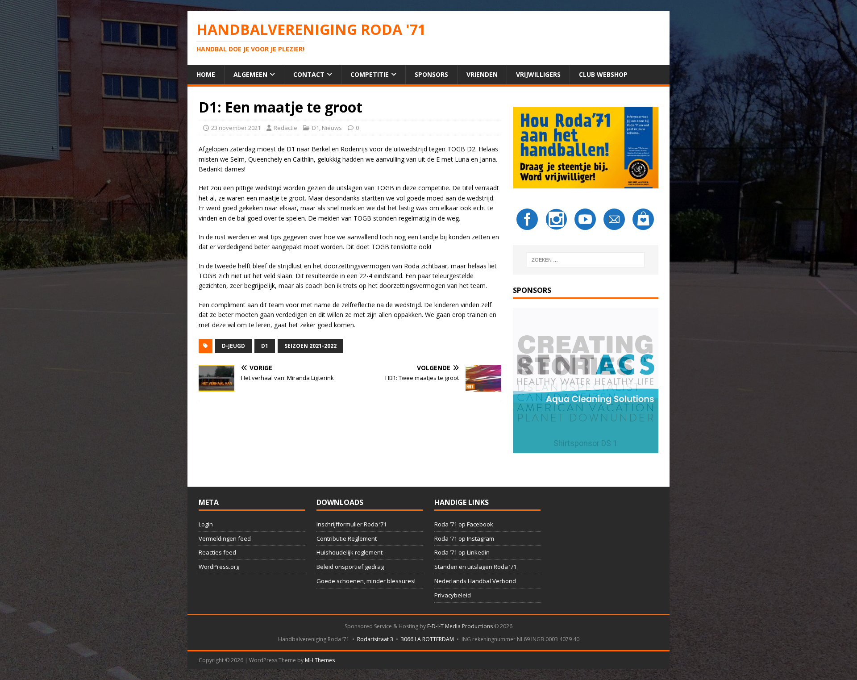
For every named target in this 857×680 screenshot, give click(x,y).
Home (205, 74)
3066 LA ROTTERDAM (427, 639)
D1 (315, 128)
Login (206, 524)
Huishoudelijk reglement (349, 552)
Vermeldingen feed (225, 538)
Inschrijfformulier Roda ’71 (351, 524)
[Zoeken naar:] (585, 259)
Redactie (285, 128)
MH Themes (320, 660)
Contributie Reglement (346, 538)
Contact (308, 74)
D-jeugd (233, 346)
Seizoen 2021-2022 (310, 346)
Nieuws (332, 128)
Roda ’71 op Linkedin (462, 552)
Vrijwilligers (538, 74)
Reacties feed (217, 552)
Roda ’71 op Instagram (464, 538)
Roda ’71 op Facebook (463, 524)
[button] (585, 380)
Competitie (369, 74)
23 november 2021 (236, 128)
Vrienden (482, 74)
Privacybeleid (452, 595)
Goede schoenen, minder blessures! (366, 581)
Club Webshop (603, 74)
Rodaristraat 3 (375, 639)
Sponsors (431, 74)
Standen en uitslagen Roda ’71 (475, 567)
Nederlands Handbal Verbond (475, 581)
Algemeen (250, 74)
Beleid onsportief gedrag (350, 567)
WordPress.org (219, 567)
